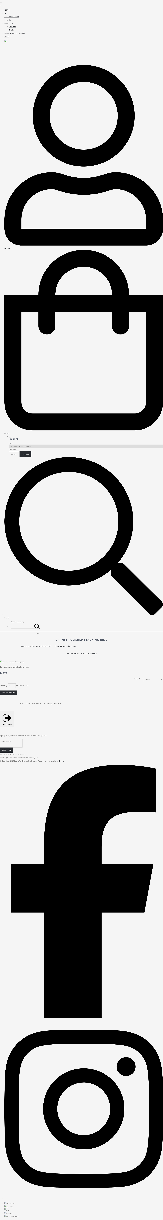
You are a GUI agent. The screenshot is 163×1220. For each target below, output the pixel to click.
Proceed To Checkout (89, 653)
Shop (6, 13)
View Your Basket (72, 653)
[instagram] (83, 1198)
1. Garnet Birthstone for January (64, 646)
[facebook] (83, 1017)
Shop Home (25, 646)
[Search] (37, 626)
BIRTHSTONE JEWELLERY (41, 646)
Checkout (25, 454)
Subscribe (12, 26)
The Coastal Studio (11, 16)
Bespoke (7, 20)
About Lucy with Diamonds (14, 33)
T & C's (11, 30)
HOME (7, 10)
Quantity (3, 686)
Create (61, 761)
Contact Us (8, 23)
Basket (14, 454)
